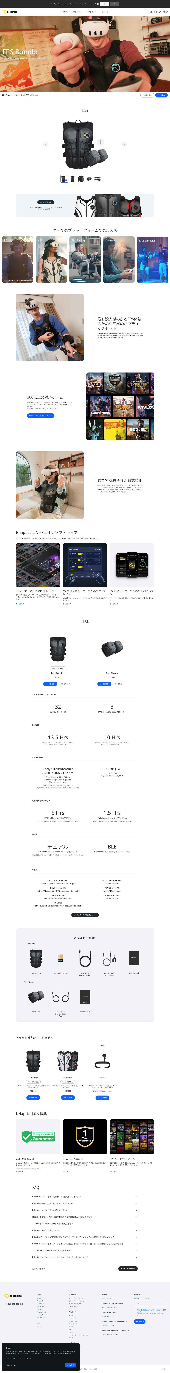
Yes (105, 4)
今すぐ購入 (161, 95)
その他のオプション (12, 1365)
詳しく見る (66, 1172)
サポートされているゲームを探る (39, 416)
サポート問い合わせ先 (128, 1269)
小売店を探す (147, 95)
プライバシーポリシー (155, 1310)
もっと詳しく (20, 604)
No (115, 4)
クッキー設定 (92, 1369)
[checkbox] (135, 1310)
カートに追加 (50, 684)
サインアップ (140, 1322)
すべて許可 (70, 1365)
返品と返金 (19, 1172)
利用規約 (144, 1310)
